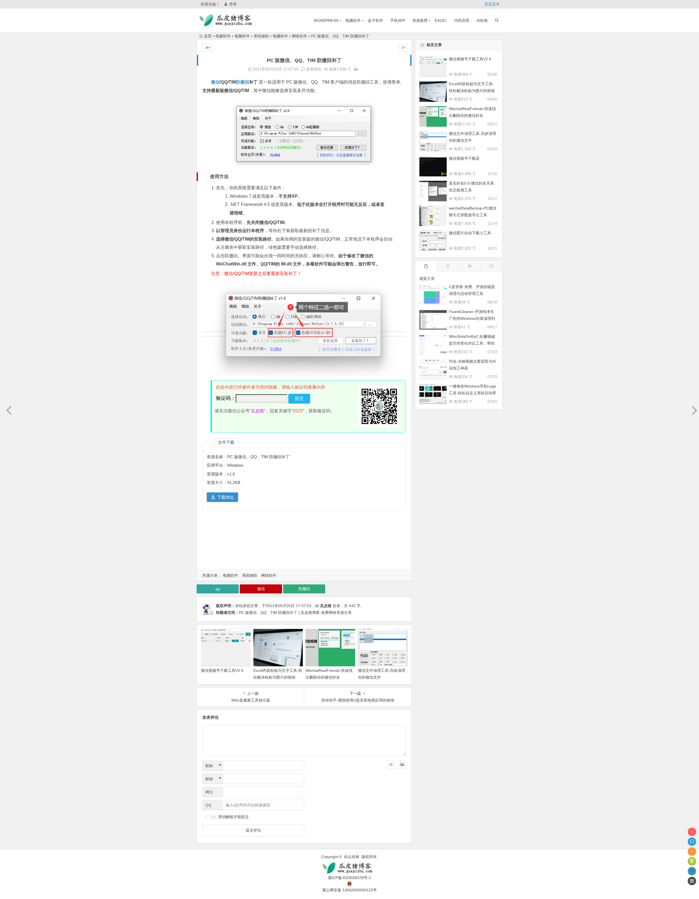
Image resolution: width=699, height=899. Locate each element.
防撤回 (242, 82)
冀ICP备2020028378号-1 (349, 878)
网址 (209, 792)
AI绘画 (482, 20)
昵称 (213, 766)
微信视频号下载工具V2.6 (222, 670)
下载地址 (225, 497)
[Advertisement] (304, 541)
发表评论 (313, 69)
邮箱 (213, 779)
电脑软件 (353, 20)
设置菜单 (492, 4)
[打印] (356, 69)
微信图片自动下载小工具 (470, 233)
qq (217, 589)
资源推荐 (420, 20)
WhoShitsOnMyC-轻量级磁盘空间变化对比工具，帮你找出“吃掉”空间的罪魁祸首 (472, 343)
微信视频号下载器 (464, 158)
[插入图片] (402, 765)
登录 (233, 4)
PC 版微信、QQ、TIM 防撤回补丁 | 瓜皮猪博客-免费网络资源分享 (295, 612)
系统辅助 (261, 36)
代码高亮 (461, 20)
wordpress (326, 20)
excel (441, 20)
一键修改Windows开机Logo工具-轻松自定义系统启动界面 (472, 393)
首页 (208, 36)
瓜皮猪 (325, 606)
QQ (208, 805)
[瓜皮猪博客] (349, 868)
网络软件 (299, 36)
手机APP (397, 20)
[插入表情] (391, 765)
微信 (215, 82)
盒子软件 (375, 20)
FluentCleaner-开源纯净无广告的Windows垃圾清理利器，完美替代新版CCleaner (472, 318)
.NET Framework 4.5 (250, 204)
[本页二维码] (692, 881)
